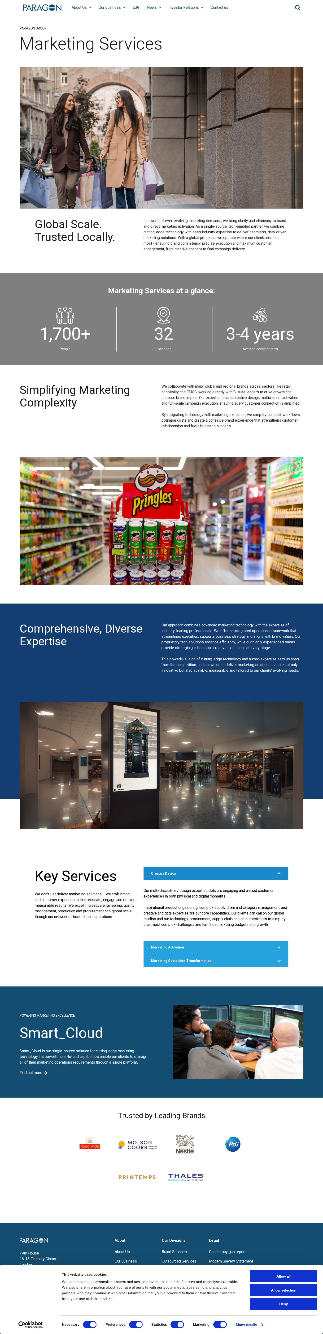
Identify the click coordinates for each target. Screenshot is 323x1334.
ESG (136, 7)
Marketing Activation (167, 947)
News (152, 7)
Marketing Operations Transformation (181, 961)
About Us (79, 7)
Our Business (110, 7)
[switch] (136, 1324)
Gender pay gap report (227, 1252)
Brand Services (174, 1252)
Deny (283, 1304)
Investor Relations (184, 7)
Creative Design (163, 873)
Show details (246, 1325)
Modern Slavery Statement (231, 1261)
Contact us (219, 7)
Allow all (283, 1276)
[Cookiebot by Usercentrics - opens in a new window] (30, 1324)
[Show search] (297, 7)
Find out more (31, 1073)
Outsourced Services (179, 1261)
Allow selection (283, 1290)
